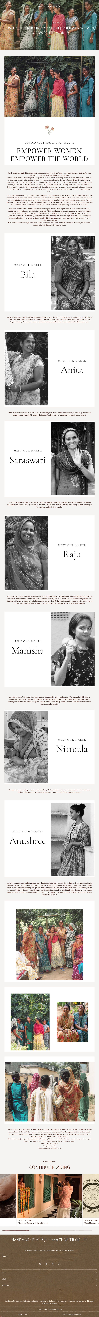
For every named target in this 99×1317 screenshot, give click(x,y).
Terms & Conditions (55, 1309)
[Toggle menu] (3, 6)
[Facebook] (46, 1264)
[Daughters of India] (49, 6)
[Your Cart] (96, 6)
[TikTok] (59, 1264)
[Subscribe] (94, 1256)
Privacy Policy (42, 1309)
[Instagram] (40, 1264)
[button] (49, 1272)
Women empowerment (15, 178)
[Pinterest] (53, 1264)
